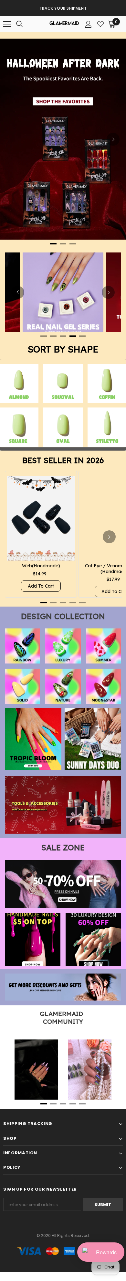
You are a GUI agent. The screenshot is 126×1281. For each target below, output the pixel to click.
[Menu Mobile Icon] (7, 24)
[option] (63, 8)
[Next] (113, 139)
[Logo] (63, 24)
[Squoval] (63, 383)
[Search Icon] (26, 24)
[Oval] (63, 427)
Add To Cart (41, 586)
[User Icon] (88, 24)
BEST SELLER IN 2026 (63, 460)
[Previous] (17, 292)
